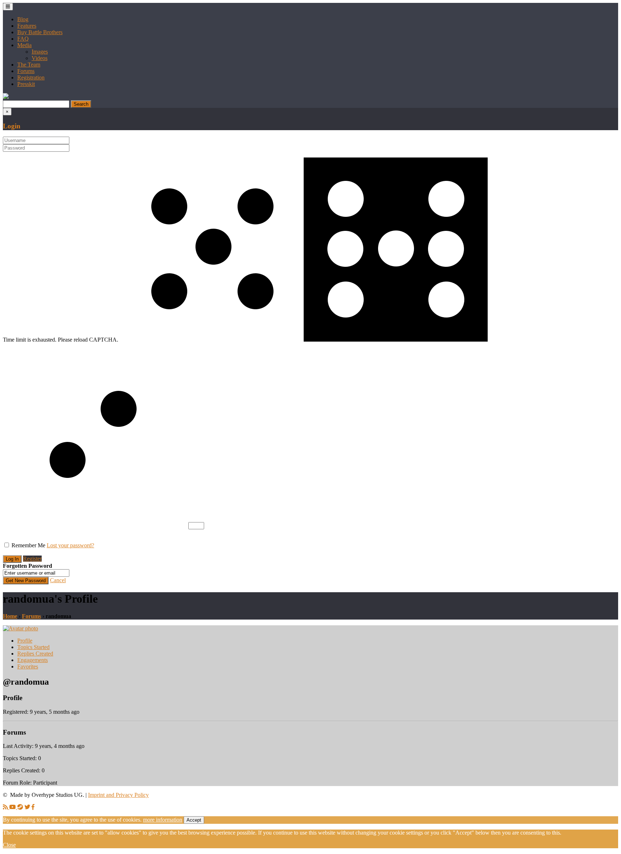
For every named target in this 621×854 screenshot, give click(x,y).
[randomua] (20, 628)
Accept (194, 820)
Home (10, 616)
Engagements (32, 660)
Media (24, 45)
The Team (28, 64)
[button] (6, 97)
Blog (22, 19)
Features (26, 26)
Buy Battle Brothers (40, 32)
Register (32, 559)
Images (40, 52)
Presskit (26, 84)
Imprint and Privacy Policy (118, 795)
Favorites (27, 666)
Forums (25, 71)
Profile (24, 641)
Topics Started (33, 647)
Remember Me (28, 545)
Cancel (58, 580)
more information (162, 820)
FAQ (23, 39)
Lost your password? (70, 545)
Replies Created (35, 653)
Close (9, 845)
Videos (39, 58)
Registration (31, 77)
